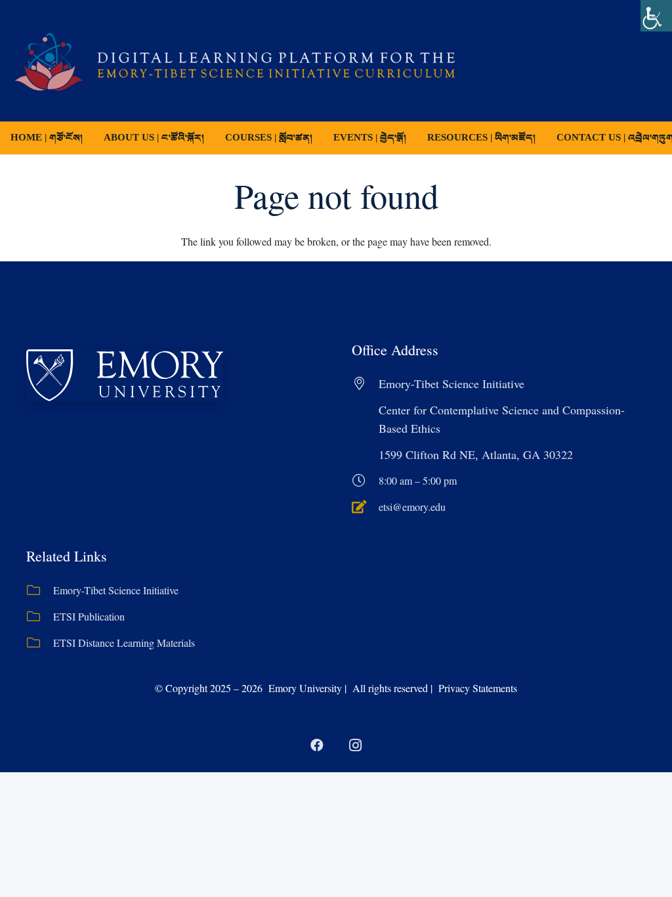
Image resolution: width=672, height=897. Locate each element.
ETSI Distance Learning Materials (124, 642)
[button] (322, 138)
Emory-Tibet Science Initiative (115, 590)
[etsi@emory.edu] (365, 507)
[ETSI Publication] (39, 616)
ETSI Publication (89, 616)
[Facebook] (317, 745)
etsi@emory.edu (412, 507)
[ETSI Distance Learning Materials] (39, 642)
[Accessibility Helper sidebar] (656, 16)
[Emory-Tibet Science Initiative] (39, 590)
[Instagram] (355, 745)
